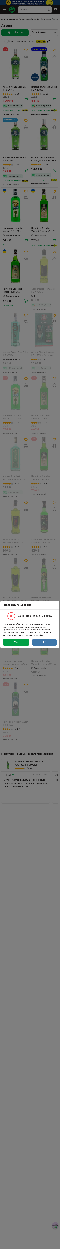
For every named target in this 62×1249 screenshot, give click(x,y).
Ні (44, 642)
